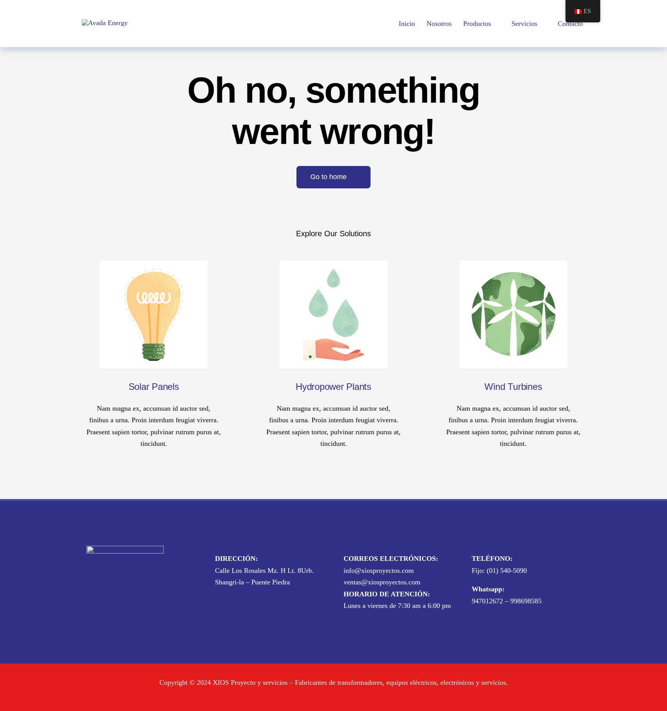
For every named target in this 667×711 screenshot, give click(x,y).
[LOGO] (105, 23)
